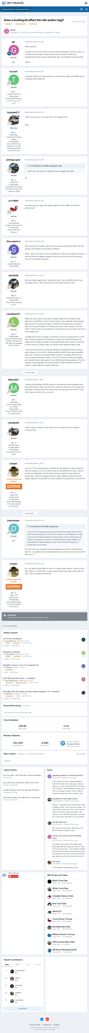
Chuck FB (58, 840)
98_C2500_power (11, 681)
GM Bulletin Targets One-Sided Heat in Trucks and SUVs (21, 798)
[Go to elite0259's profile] (14, 283)
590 (14, 221)
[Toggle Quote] (28, 166)
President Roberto (73, 744)
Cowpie (13, 463)
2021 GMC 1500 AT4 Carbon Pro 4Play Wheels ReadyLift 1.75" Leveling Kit (31, 691)
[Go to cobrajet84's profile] (14, 431)
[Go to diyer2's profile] (12, 979)
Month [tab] (17, 964)
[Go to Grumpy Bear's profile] (12, 971)
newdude (18, 985)
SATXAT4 (8, 694)
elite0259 (13, 275)
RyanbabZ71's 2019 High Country (64, 799)
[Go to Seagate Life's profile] (83, 666)
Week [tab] (7, 964)
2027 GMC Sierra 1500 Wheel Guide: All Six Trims (21, 783)
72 (14, 400)
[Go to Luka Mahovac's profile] (83, 640)
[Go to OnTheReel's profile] (12, 1001)
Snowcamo (59, 824)
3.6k (14, 261)
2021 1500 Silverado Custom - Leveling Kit (19, 678)
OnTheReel (19, 1000)
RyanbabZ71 (13, 112)
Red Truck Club (59, 903)
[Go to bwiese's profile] (49, 776)
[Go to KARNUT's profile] (49, 862)
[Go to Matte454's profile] (14, 388)
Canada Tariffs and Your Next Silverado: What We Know (21, 790)
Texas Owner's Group (62, 919)
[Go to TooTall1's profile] (14, 80)
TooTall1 (13, 71)
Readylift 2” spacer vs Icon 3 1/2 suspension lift (21, 665)
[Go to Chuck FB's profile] (49, 837)
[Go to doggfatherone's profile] (83, 693)
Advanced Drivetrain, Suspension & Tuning (44, 32)
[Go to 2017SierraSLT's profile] (14, 168)
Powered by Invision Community (44, 1029)
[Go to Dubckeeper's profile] (14, 528)
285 (14, 295)
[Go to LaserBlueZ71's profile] (14, 322)
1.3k (14, 180)
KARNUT (58, 864)
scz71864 (13, 201)
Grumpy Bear (20, 970)
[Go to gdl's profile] (6, 31)
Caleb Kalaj (9, 654)
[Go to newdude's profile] (12, 986)
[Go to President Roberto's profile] (62, 743)
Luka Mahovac (10, 641)
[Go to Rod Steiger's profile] (83, 653)
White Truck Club (60, 888)
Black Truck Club (60, 880)
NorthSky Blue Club (61, 927)
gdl (14, 30)
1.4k (14, 443)
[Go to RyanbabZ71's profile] (14, 120)
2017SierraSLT (13, 160)
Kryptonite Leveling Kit (11, 652)
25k (14, 132)
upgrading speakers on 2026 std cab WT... (68, 775)
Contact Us (47, 1025)
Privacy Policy (35, 1025)
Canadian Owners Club (62, 896)
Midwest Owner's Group (63, 934)
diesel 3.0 (56, 911)
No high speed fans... (60, 822)
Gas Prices (56, 861)
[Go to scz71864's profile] (14, 209)
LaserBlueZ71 (13, 314)
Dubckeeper (13, 520)
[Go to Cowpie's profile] (14, 472)
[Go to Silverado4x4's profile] (14, 249)
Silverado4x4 (13, 241)
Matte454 (13, 380)
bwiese (57, 778)
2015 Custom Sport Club (63, 942)
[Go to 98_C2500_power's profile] (83, 679)
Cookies (56, 1025)
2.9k (14, 493)
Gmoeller (8, 667)
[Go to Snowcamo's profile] (49, 823)
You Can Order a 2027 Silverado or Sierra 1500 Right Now (22, 775)
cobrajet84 (13, 423)
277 (14, 92)
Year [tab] (27, 964)
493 (14, 334)
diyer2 (17, 978)
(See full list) (80, 754)
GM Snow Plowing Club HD (64, 950)
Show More (23, 1008)
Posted (68, 778)
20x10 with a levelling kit (12, 639)
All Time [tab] (38, 964)
